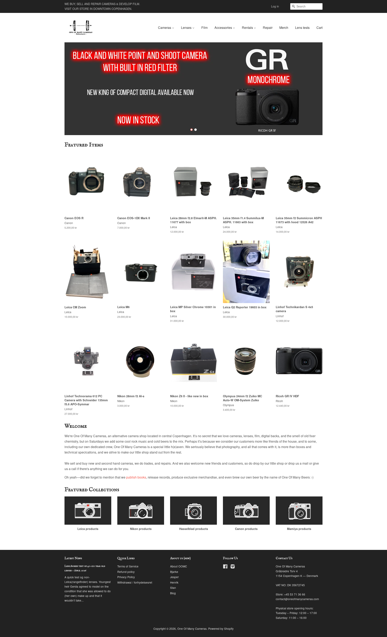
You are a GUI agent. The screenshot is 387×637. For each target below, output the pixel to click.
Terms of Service (127, 566)
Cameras (165, 27)
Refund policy (126, 572)
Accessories (223, 27)
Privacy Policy (126, 577)
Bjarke (174, 572)
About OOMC (178, 566)
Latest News (73, 558)
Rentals (248, 27)
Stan (173, 588)
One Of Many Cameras (192, 629)
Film (204, 27)
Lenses (186, 27)
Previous (73, 88)
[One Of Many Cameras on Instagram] (232, 567)
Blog (173, 593)
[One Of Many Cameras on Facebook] (225, 567)
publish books (136, 477)
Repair (268, 27)
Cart (319, 27)
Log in (275, 6)
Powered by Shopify (221, 629)
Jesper (174, 577)
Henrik (174, 582)
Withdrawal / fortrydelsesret (134, 582)
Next (313, 88)
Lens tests (302, 27)
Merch (283, 27)
